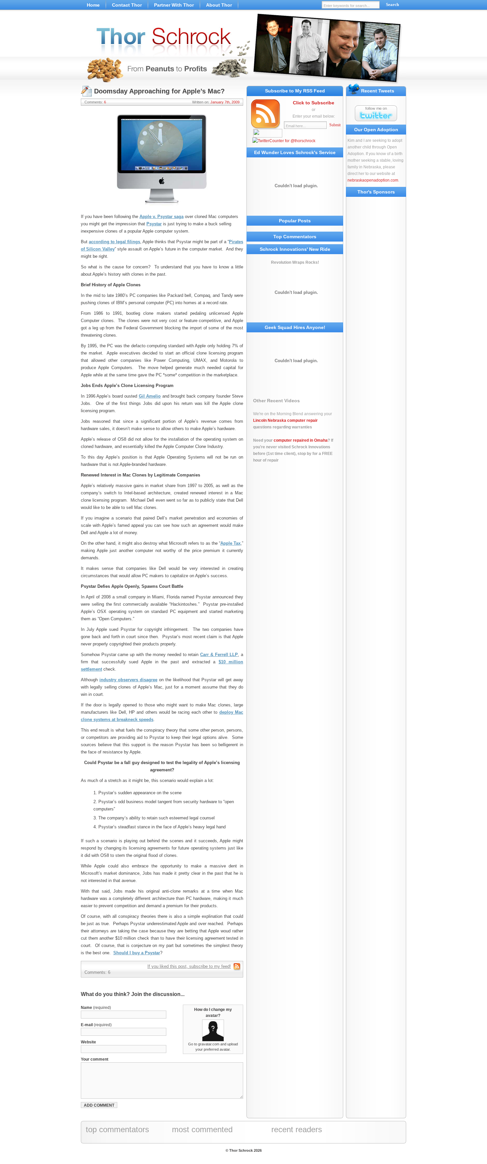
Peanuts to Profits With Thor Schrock (243, 50)
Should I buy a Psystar (136, 952)
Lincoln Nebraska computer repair (285, 420)
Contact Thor (127, 5)
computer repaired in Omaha (301, 440)
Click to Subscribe (313, 102)
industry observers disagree (128, 679)
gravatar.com (208, 1044)
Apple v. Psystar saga (161, 216)
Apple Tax (230, 543)
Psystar (154, 223)
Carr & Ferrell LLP (219, 654)
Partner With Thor (174, 5)
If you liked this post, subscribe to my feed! (189, 966)
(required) (96, 1007)
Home (93, 5)
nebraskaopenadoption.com (373, 180)
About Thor (219, 5)
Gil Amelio (150, 396)
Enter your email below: (314, 116)
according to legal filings (114, 241)
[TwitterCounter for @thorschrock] (283, 141)
